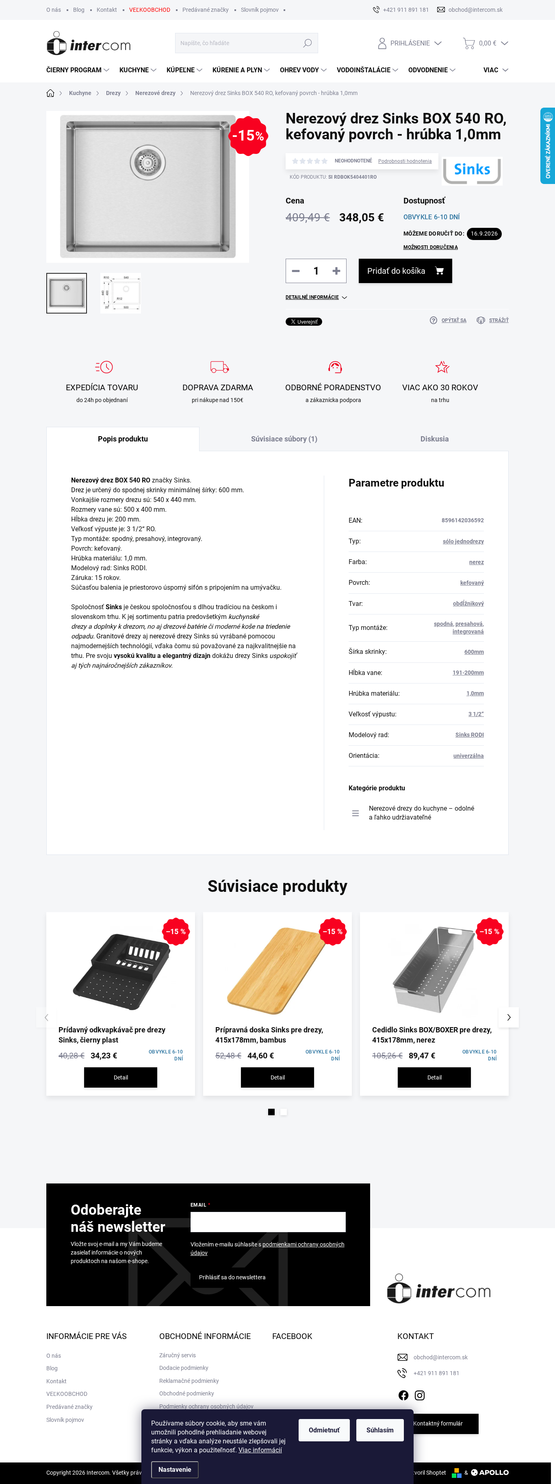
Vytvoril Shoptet (426, 1472)
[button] (271, 1112)
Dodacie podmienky (183, 1368)
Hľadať (308, 43)
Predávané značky (205, 9)
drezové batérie (184, 626)
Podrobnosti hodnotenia (405, 161)
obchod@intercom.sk (441, 1357)
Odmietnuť (324, 1430)
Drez (77, 490)
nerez (476, 562)
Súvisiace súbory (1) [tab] (284, 439)
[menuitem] (78, 70)
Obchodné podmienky (186, 1393)
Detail (121, 1077)
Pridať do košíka (396, 271)
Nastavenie (174, 1469)
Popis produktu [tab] (123, 439)
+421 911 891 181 (437, 1373)
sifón (195, 587)
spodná (443, 624)
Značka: (459, 200)
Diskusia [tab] (435, 439)
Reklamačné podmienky (189, 1381)
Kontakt (107, 9)
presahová (469, 624)
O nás (53, 9)
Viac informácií (260, 1450)
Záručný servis (177, 1355)
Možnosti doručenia (430, 247)
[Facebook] (403, 1394)
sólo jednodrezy (463, 541)
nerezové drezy (171, 636)
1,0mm (475, 693)
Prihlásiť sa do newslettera (232, 1277)
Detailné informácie (312, 297)
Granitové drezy (118, 636)
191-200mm (468, 672)
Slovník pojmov (260, 9)
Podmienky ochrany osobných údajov (206, 1406)
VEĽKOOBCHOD (149, 9)
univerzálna (468, 756)
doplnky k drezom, (119, 626)
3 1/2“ (476, 714)
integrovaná (468, 631)
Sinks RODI (469, 734)
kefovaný (472, 583)
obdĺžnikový (468, 603)
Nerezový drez (92, 480)
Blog (79, 9)
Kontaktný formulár (438, 1423)
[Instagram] (420, 1394)
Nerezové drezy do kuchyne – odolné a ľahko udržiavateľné (421, 813)
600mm (474, 652)
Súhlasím (380, 1430)
